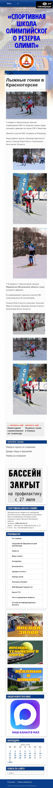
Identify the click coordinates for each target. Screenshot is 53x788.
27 (25, 758)
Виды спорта (17, 556)
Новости (15, 551)
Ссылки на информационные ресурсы (24, 604)
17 (10, 756)
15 (35, 753)
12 (20, 753)
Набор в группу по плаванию (20, 447)
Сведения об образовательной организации (24, 545)
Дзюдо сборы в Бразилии (19, 451)
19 (20, 756)
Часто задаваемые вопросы (23, 597)
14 (30, 753)
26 (20, 758)
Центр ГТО (16, 592)
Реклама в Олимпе (19, 582)
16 (40, 753)
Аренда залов (17, 577)
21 (30, 756)
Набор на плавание (16, 456)
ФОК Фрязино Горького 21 (22, 587)
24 (10, 758)
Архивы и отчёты (19, 572)
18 (15, 756)
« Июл (10, 762)
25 (15, 758)
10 (10, 753)
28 (30, 758)
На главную (16, 538)
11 (15, 753)
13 (25, 753)
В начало (11, 782)
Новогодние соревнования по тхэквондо (15, 431)
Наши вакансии (25, 782)
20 (25, 756)
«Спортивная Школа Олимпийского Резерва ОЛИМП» (26, 31)
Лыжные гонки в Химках (33, 429)
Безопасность (17, 566)
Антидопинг (16, 561)
